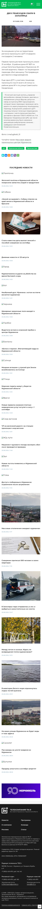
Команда (24, 825)
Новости (5, 820)
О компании (7, 825)
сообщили (8, 125)
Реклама (5, 830)
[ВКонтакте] (6, 155)
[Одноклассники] (9, 155)
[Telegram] (12, 155)
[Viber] (15, 155)
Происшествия (32, 148)
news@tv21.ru (31, 884)
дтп (4, 148)
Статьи (23, 830)
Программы (26, 820)
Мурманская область (16, 148)
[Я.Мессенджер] (3, 155)
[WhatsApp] (18, 155)
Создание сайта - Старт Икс (29, 905)
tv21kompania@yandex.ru (10, 884)
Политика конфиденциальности (11, 905)
